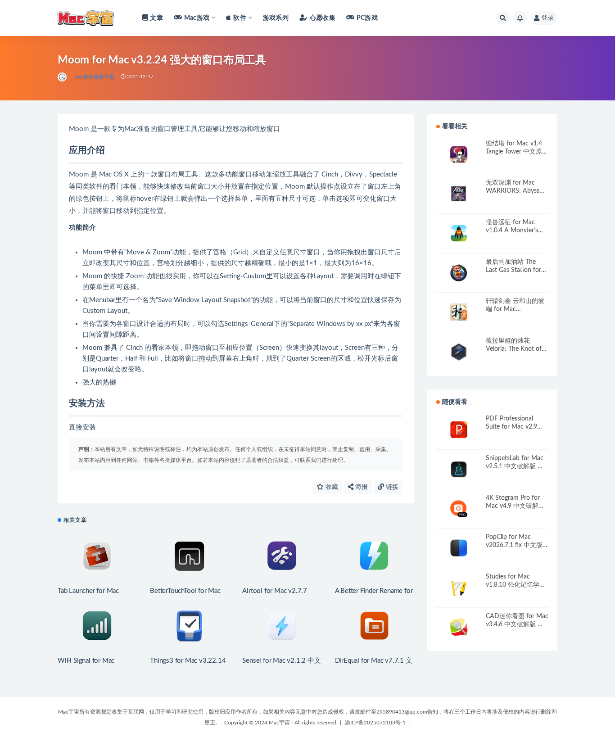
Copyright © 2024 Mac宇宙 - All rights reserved (280, 722)
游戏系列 (276, 18)
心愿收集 (322, 18)
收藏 (331, 487)
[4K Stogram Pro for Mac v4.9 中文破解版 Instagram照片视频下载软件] (458, 509)
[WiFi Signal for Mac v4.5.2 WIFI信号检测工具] (97, 626)
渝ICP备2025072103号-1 (375, 722)
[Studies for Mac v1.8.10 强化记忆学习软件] (458, 588)
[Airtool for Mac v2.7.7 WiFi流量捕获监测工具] (281, 556)
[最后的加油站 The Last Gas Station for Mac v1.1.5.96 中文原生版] (458, 273)
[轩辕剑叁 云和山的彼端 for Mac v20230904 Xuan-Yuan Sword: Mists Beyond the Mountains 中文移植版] (458, 312)
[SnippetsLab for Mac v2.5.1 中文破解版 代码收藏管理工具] (458, 469)
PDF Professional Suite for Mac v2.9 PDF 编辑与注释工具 (515, 427)
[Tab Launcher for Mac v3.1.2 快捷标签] (97, 556)
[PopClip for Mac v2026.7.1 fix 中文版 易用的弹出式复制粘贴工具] (458, 548)
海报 (360, 487)
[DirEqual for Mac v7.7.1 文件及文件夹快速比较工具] (374, 626)
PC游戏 (367, 18)
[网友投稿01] (63, 76)
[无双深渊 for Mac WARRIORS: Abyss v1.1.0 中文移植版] (458, 194)
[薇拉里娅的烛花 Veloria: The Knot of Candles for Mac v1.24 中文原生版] (458, 352)
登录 (547, 18)
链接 (391, 487)
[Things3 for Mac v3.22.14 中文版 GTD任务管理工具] (189, 626)
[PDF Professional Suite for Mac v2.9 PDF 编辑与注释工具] (458, 430)
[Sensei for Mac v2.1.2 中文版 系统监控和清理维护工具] (281, 626)
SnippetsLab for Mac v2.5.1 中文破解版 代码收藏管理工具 (515, 466)
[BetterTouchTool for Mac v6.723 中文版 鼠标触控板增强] (189, 556)
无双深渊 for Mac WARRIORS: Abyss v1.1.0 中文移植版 (512, 191)
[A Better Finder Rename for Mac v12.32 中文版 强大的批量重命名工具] (374, 556)
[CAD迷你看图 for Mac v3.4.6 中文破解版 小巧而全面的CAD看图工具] (458, 627)
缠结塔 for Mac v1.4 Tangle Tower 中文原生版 (517, 151)
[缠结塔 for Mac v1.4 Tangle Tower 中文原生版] (458, 155)
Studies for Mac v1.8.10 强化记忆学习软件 (516, 585)
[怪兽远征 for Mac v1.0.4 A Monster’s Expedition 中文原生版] (458, 233)
